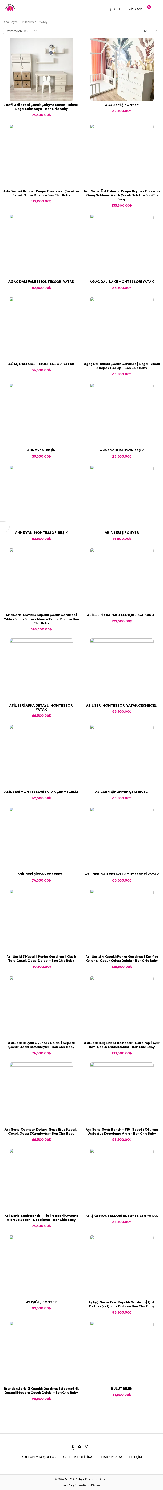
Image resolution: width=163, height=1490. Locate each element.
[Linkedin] (120, 8)
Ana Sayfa (10, 21)
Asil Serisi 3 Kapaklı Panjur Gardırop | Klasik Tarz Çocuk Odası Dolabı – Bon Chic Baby (41, 958)
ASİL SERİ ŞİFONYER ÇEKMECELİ (122, 792)
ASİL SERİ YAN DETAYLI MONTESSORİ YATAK (122, 874)
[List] (54, 31)
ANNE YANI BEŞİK (41, 450)
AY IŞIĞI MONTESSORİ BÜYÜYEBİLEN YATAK (121, 1216)
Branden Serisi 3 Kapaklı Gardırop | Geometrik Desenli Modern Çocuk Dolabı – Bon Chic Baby (41, 1390)
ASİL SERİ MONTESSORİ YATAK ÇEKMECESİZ (41, 792)
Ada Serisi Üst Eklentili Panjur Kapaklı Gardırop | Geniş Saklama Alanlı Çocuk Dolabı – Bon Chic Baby (122, 195)
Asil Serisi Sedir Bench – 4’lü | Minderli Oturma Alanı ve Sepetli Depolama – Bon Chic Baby (41, 1218)
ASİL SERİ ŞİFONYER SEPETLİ (41, 874)
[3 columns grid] (44, 31)
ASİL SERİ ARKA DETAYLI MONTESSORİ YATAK (41, 707)
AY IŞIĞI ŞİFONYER (41, 1302)
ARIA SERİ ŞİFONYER (122, 532)
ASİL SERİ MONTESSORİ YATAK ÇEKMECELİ (122, 705)
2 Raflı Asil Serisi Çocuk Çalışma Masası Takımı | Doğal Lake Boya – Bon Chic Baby (41, 107)
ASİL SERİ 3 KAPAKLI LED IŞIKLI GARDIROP (121, 615)
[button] (135, 8)
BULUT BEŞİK (121, 1388)
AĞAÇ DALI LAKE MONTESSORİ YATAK (122, 281)
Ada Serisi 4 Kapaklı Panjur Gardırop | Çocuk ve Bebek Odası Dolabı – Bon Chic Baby (41, 193)
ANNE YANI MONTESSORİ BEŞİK (41, 532)
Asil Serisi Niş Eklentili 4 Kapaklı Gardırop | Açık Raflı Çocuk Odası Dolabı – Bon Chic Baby (122, 1045)
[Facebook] (110, 8)
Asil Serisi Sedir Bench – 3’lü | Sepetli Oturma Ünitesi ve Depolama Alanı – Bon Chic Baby (122, 1131)
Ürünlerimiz (28, 21)
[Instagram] (115, 8)
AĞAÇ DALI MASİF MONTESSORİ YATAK (41, 364)
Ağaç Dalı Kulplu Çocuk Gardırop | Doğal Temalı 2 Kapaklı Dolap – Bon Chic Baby (122, 366)
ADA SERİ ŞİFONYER (122, 105)
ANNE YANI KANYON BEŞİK (122, 450)
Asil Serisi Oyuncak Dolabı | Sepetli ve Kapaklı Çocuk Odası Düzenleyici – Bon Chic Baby (41, 1131)
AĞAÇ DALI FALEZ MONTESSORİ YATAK (41, 281)
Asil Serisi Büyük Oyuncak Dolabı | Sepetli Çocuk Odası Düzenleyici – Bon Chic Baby (41, 1045)
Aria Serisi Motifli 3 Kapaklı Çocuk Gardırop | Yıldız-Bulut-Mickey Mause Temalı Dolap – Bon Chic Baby (41, 619)
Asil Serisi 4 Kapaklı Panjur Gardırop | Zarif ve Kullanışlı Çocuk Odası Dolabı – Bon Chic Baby (121, 958)
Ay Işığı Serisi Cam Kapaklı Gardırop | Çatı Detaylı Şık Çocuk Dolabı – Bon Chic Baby (121, 1304)
